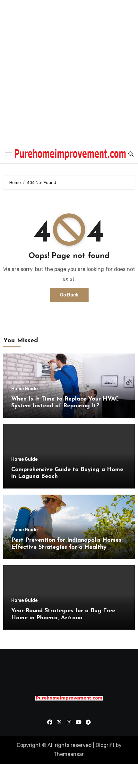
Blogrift (105, 745)
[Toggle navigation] (8, 154)
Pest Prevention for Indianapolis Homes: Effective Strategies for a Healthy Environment (67, 547)
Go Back (69, 295)
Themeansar (68, 754)
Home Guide (24, 389)
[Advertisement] (69, 72)
